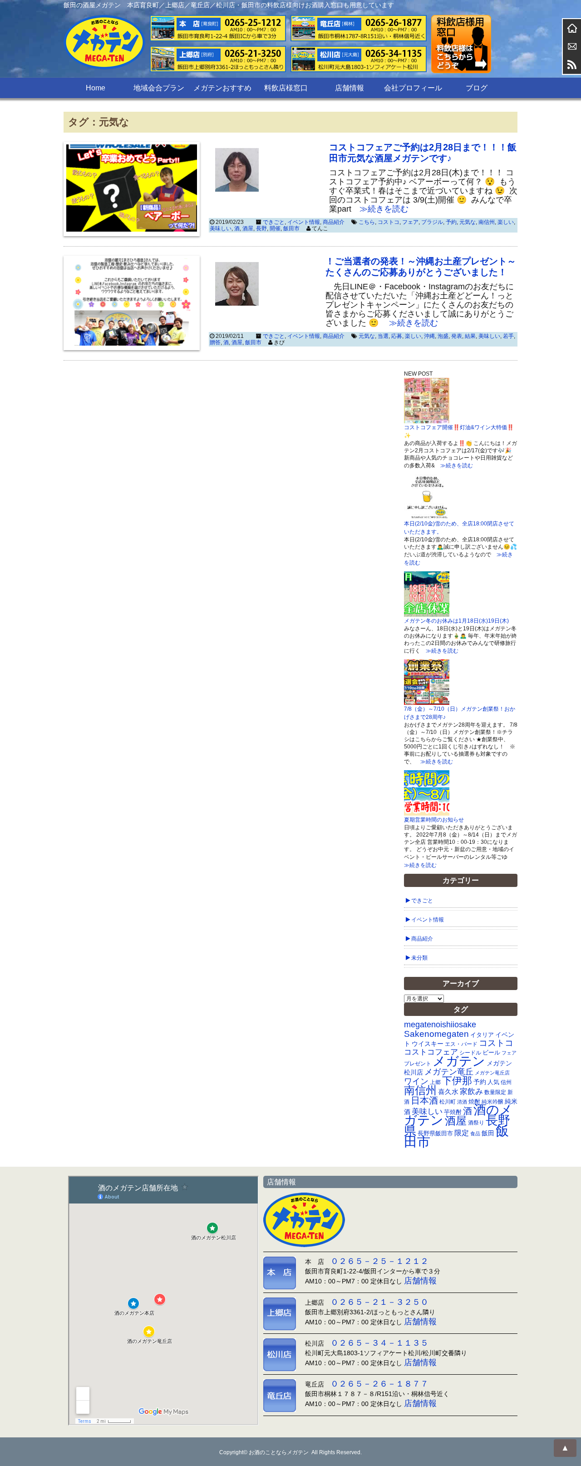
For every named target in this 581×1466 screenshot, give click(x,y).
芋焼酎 (453, 1112)
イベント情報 (303, 222)
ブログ (476, 88)
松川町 (447, 1101)
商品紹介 (334, 222)
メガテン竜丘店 (492, 1072)
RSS (572, 64)
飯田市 (291, 228)
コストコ (388, 222)
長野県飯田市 (435, 1133)
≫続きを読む (380, 208)
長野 (261, 228)
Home (95, 88)
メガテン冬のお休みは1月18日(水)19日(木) (456, 621)
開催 (275, 228)
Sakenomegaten (436, 1034)
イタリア (482, 1034)
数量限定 (495, 1092)
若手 (508, 336)
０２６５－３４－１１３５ (379, 1342)
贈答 (215, 342)
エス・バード (461, 1044)
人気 (493, 1082)
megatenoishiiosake (440, 1024)
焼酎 (474, 1101)
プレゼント (417, 1063)
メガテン (459, 1061)
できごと (274, 222)
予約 (451, 222)
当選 (383, 336)
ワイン (416, 1081)
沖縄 (429, 336)
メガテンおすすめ (222, 88)
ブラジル (432, 222)
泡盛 (443, 336)
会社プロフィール (413, 88)
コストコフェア (431, 1052)
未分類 (419, 958)
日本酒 (424, 1100)
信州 (506, 1082)
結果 (470, 336)
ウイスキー (427, 1043)
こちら (367, 222)
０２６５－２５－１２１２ (379, 1261)
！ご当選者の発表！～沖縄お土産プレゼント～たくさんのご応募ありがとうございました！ (420, 266)
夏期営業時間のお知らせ (434, 820)
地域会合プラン (158, 88)
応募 (396, 336)
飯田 (488, 1133)
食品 (475, 1133)
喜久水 (448, 1091)
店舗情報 (349, 88)
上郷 (435, 1082)
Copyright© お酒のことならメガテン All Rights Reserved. (290, 1452)
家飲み (471, 1091)
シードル (470, 1052)
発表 (456, 336)
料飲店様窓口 (286, 88)
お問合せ (572, 46)
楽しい (505, 222)
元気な (467, 222)
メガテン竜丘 (448, 1071)
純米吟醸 (492, 1101)
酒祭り (476, 1122)
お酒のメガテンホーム (572, 28)
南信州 (486, 222)
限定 (461, 1133)
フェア (410, 222)
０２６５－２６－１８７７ (379, 1383)
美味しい (220, 228)
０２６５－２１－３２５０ (379, 1302)
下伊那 (457, 1080)
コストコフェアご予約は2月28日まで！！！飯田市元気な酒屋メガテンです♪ (423, 152)
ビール (491, 1052)
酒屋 (247, 228)
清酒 (462, 1101)
